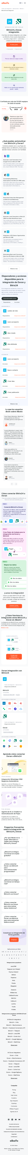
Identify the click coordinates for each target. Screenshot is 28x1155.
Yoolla (13, 1006)
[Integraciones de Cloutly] (9, 740)
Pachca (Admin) (13, 972)
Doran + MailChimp (14, 1075)
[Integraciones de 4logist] (20, 703)
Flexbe (14, 983)
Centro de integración (7, 8)
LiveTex (13, 1004)
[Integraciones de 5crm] (4, 708)
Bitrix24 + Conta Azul (14, 1036)
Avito (13, 980)
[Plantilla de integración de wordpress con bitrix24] (14, 218)
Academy (14, 1098)
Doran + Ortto (14, 1055)
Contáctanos (14, 1136)
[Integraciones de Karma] (15, 746)
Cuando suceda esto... (12, 636)
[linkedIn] (12, 1119)
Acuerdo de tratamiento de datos (14, 1129)
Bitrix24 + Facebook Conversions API (14, 1028)
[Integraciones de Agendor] (15, 708)
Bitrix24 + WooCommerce (14, 1025)
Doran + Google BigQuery (14, 1072)
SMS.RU (13, 998)
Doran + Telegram (14, 1064)
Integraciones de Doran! (20, 338)
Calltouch (13, 1001)
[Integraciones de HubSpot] (9, 703)
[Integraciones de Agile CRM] (20, 708)
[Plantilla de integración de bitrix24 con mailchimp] (14, 199)
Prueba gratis (14, 44)
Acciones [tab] (17, 302)
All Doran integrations (14, 1052)
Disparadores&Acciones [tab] (9, 298)
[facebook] (8, 1119)
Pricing (14, 1090)
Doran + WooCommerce (14, 1058)
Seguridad (14, 1134)
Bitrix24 (21, 8)
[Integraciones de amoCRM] (4, 703)
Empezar (14, 940)
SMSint (13, 975)
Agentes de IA (14, 1111)
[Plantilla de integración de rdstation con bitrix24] (14, 237)
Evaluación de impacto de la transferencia (14, 1131)
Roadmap (14, 1103)
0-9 (3, 951)
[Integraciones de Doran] (15, 740)
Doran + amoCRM (14, 1066)
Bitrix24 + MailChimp (14, 1042)
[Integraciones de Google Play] (9, 746)
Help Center (14, 1095)
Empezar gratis (14, 606)
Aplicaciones (16, 8)
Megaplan (13, 986)
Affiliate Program (14, 1109)
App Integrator (14, 1101)
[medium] (19, 1119)
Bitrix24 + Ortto (14, 1022)
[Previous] (12, 484)
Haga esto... (9, 645)
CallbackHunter (13, 995)
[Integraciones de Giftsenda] (4, 746)
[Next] (15, 484)
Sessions (13, 990)
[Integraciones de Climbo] (4, 740)
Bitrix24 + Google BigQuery (14, 1039)
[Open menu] (24, 3)
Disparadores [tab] (6, 302)
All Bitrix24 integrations (14, 1019)
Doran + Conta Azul (14, 1069)
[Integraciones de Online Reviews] (20, 746)
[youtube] (15, 1119)
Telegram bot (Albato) (13, 969)
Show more (14, 1045)
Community (14, 1106)
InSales (13, 1009)
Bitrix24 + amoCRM (14, 1033)
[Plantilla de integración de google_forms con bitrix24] (14, 161)
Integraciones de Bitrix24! (19, 315)
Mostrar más (14, 268)
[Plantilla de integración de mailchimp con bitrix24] (14, 180)
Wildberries (13, 992)
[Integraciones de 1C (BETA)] (15, 703)
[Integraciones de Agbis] (9, 708)
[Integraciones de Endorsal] (20, 740)
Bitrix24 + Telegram (14, 1031)
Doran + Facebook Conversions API (14, 1061)
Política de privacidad (14, 1126)
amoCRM (13, 966)
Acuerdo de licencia (14, 1124)
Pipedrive (13, 977)
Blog (14, 1092)
